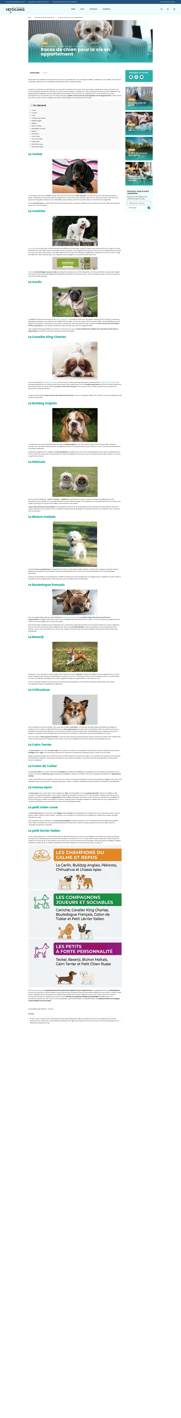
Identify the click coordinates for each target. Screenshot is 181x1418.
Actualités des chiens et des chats (44, 17)
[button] (161, 9)
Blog (29, 17)
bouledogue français (70, 617)
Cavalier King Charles (51, 382)
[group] (90, 2)
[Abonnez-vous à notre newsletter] (148, 207)
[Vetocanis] (15, 10)
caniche (32, 248)
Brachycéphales (62, 319)
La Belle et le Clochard (107, 382)
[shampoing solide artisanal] (75, 263)
